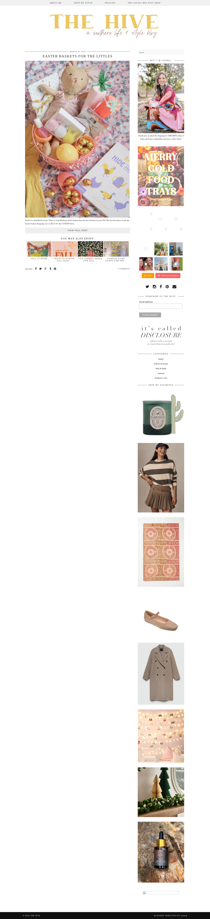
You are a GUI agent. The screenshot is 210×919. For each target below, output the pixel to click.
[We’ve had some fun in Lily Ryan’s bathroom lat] (161, 234)
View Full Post (78, 230)
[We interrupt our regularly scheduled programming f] (176, 264)
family (161, 358)
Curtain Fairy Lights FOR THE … (116, 260)
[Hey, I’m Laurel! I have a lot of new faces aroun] (161, 249)
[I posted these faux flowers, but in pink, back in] (146, 219)
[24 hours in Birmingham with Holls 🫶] (176, 249)
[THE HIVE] (105, 25)
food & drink (161, 368)
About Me (56, 3)
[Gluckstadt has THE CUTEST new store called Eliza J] (146, 234)
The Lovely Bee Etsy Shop (144, 3)
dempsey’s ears (161, 377)
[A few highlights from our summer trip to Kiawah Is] (176, 234)
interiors (161, 373)
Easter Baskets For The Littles (78, 56)
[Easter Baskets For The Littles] (77, 216)
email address (146, 302)
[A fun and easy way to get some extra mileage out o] (146, 249)
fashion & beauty (161, 363)
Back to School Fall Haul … (65, 260)
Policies (110, 3)
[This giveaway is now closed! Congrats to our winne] (161, 264)
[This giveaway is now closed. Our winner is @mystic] (146, 264)
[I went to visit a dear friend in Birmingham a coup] (176, 219)
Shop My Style (83, 3)
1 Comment (123, 269)
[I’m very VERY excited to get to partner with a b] (161, 219)
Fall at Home (39, 259)
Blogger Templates (165, 915)
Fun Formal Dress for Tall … (90, 260)
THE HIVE (35, 915)
